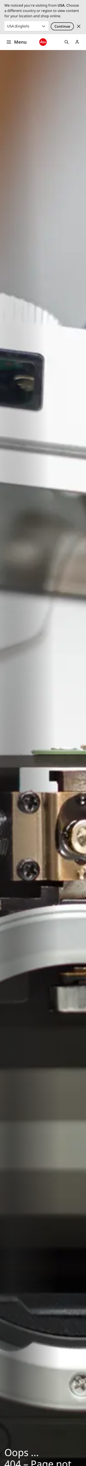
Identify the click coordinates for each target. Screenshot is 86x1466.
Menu (20, 42)
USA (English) (18, 26)
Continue (62, 26)
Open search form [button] (66, 42)
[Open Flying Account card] (77, 42)
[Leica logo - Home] (43, 42)
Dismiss (78, 26)
